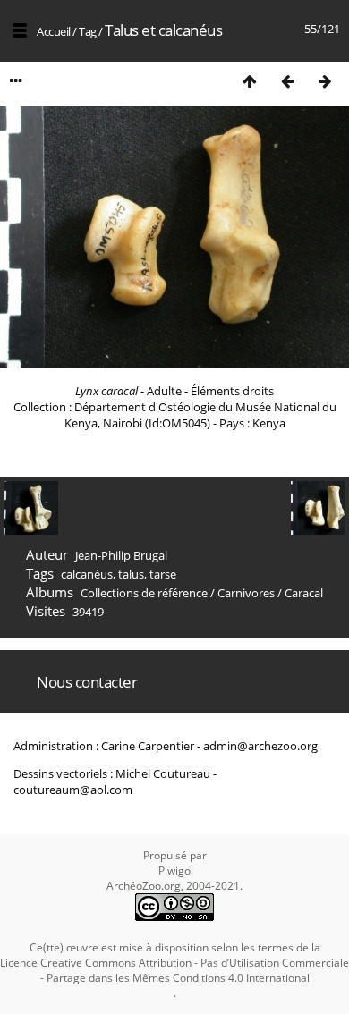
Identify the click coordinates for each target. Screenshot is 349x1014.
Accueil (54, 31)
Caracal (304, 593)
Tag (88, 31)
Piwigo (174, 870)
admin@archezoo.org (260, 746)
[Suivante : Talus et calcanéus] (325, 81)
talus (131, 574)
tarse (162, 574)
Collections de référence (144, 593)
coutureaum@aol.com (72, 790)
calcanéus (87, 574)
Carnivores (246, 593)
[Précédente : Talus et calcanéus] (287, 81)
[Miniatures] (249, 81)
